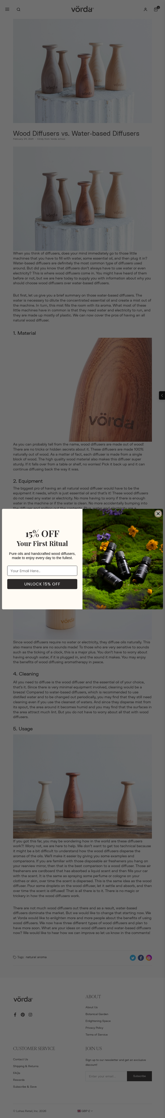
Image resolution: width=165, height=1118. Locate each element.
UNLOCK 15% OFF (42, 584)
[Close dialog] (158, 513)
